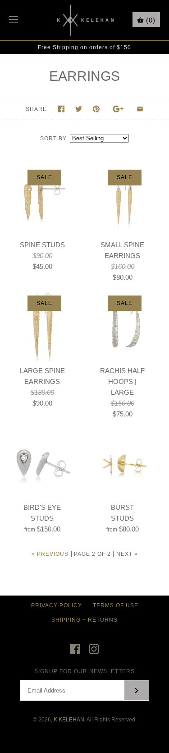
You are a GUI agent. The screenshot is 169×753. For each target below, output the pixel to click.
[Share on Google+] (118, 109)
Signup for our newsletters (84, 671)
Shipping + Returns (84, 620)
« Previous (50, 554)
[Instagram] (94, 649)
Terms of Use (115, 605)
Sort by (53, 138)
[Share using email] (140, 109)
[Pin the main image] (96, 109)
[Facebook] (75, 649)
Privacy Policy (56, 605)
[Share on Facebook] (61, 109)
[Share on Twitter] (78, 109)
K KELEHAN (69, 719)
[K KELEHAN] (84, 20)
